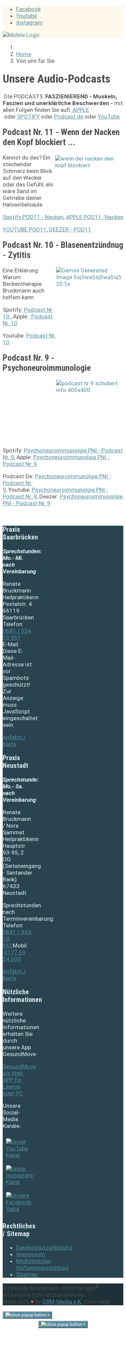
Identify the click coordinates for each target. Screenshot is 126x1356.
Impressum (30, 1254)
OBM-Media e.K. (62, 1301)
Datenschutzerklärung (44, 1247)
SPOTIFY (28, 116)
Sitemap (26, 1274)
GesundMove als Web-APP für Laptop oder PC (19, 1080)
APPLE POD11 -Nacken (94, 217)
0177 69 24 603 (14, 955)
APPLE (80, 109)
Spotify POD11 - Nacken (33, 217)
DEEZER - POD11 (70, 229)
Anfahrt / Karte (14, 740)
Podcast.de (68, 116)
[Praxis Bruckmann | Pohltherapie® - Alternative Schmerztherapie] (21, 35)
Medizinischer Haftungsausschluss (42, 1264)
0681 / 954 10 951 (17, 634)
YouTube (109, 116)
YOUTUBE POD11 (25, 229)
